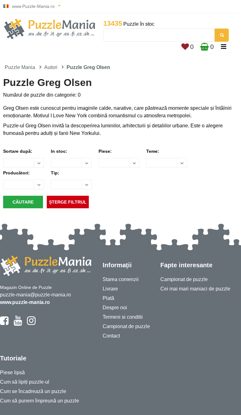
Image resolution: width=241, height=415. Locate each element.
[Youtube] (17, 323)
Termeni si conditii (123, 317)
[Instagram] (31, 323)
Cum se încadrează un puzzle (33, 391)
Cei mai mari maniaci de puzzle (195, 288)
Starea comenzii (121, 279)
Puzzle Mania (20, 67)
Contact (111, 335)
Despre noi (115, 307)
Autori (50, 67)
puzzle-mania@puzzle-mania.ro (35, 294)
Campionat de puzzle (126, 326)
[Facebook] (4, 323)
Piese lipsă (12, 372)
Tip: (55, 172)
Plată (108, 298)
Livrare (110, 288)
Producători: (16, 172)
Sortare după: (17, 151)
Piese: (105, 151)
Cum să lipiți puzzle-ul (24, 382)
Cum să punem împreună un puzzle (39, 400)
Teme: (152, 151)
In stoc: (59, 151)
